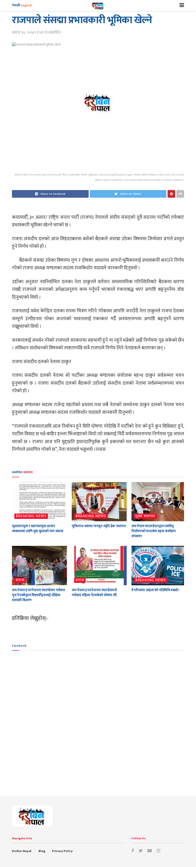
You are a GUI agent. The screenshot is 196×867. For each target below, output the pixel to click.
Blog (41, 851)
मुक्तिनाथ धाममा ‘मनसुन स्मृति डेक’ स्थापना (99, 526)
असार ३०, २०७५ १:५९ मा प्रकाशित (36, 32)
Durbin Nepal (21, 851)
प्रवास (20, 580)
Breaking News (31, 516)
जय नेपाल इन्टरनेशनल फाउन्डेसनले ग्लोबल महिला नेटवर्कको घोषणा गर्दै (94, 592)
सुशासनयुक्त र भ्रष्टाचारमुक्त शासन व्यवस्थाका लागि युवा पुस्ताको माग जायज (37, 528)
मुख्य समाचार (145, 516)
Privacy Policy (62, 851)
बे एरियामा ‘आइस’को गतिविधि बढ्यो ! (155, 590)
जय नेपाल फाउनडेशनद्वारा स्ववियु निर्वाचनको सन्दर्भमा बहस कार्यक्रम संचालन (153, 531)
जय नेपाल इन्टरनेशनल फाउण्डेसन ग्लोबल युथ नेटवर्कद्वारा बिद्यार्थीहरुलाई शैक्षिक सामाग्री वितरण (38, 595)
